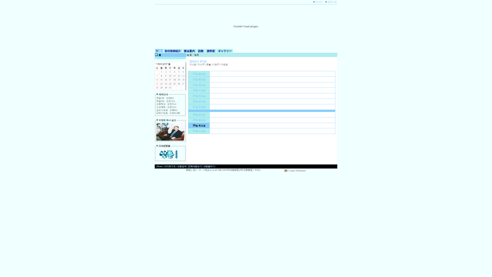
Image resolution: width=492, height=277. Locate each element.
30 (166, 87)
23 (166, 84)
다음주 (215, 64)
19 (179, 79)
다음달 (224, 64)
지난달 (192, 64)
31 (170, 87)
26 (179, 84)
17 (170, 79)
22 (161, 84)
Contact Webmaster (297, 170)
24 (170, 84)
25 (174, 84)
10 (170, 76)
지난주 (201, 64)
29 (161, 87)
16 (166, 79)
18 (174, 79)
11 (174, 76)
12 (179, 76)
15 (161, 79)
